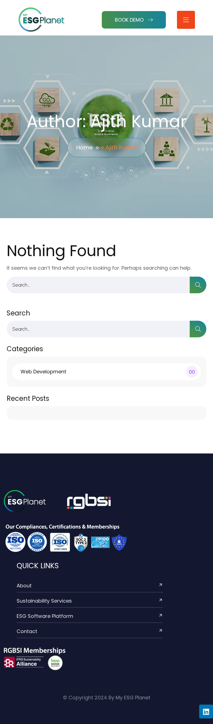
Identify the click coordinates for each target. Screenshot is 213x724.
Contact (27, 631)
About (24, 585)
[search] (198, 285)
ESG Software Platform (45, 616)
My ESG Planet (133, 697)
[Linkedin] (206, 711)
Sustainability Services (44, 600)
